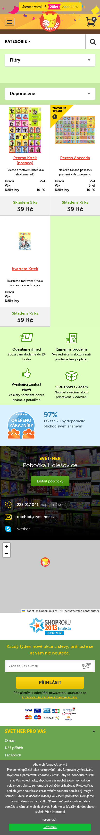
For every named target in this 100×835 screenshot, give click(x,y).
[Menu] (9, 22)
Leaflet (29, 611)
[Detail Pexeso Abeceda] (75, 130)
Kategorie (16, 41)
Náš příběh (14, 748)
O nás (10, 740)
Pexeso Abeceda (75, 157)
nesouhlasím (50, 819)
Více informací (55, 812)
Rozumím (50, 827)
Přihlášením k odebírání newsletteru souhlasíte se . (50, 695)
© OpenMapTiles (46, 611)
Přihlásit (50, 682)
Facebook (13, 755)
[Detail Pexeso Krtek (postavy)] (25, 130)
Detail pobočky (50, 481)
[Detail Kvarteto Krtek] (25, 241)
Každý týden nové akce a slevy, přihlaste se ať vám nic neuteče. (50, 650)
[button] (45, 562)
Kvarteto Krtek (25, 268)
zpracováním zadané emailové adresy (49, 697)
